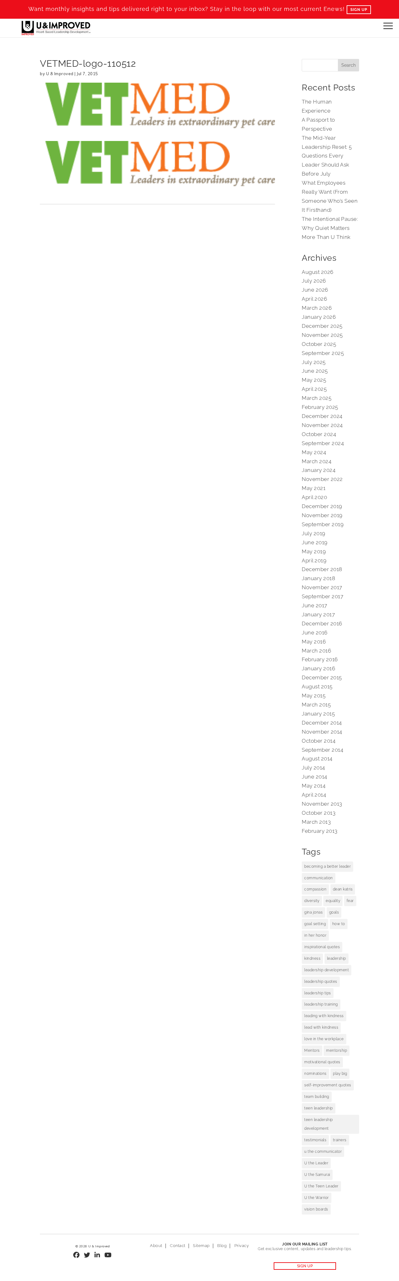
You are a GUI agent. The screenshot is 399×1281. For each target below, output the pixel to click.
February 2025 (320, 407)
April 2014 (314, 795)
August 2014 (317, 758)
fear (350, 901)
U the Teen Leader (321, 1186)
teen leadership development (318, 1124)
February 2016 (320, 659)
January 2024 (318, 470)
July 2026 (314, 281)
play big (340, 1073)
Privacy (241, 1245)
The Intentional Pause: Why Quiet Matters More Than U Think (330, 228)
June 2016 (315, 632)
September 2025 (323, 353)
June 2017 (314, 605)
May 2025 (314, 380)
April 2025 (314, 389)
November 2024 (322, 425)
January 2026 (319, 317)
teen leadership (318, 1108)
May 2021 (313, 488)
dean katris (343, 889)
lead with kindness (321, 1027)
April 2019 (314, 560)
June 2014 (314, 777)
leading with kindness (324, 1016)
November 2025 (322, 335)
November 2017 (322, 587)
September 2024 (323, 443)
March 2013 (316, 822)
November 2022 (322, 479)
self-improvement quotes (327, 1085)
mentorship (336, 1050)
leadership (336, 958)
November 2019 (322, 515)
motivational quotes (322, 1062)
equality (333, 901)
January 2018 (318, 578)
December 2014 (322, 723)
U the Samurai (317, 1174)
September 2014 (322, 750)
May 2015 (313, 695)
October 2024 (319, 434)
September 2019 (323, 524)
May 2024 (314, 452)
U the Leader (316, 1163)
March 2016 (316, 651)
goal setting (315, 924)
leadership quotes (320, 981)
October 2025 (319, 344)
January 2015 (318, 714)
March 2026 (317, 308)
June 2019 (315, 542)
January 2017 (318, 614)
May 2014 (313, 786)
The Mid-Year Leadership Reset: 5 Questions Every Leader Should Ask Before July (327, 156)
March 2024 (316, 461)
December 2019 (322, 506)
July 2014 (313, 767)
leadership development (326, 970)
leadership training (321, 1004)
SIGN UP (305, 1266)
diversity (312, 901)
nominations (315, 1073)
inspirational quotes (322, 947)
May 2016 (314, 641)
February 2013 (320, 831)
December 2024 (322, 416)
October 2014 (318, 741)
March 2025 (316, 398)
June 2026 (315, 290)
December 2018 (322, 569)
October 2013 (318, 813)
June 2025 (315, 371)
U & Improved (60, 73)
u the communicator (323, 1151)
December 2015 (322, 677)
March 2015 (316, 704)
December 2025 (322, 326)
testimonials (315, 1140)
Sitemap (201, 1245)
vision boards (316, 1209)
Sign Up (358, 9)
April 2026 (314, 299)
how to (338, 924)
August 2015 (317, 686)
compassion (315, 889)
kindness (312, 958)
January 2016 (318, 668)
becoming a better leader (327, 866)
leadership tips (317, 993)
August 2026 (318, 272)
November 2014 (322, 732)
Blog (222, 1245)
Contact (177, 1245)
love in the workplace (324, 1039)
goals (334, 912)
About (156, 1245)
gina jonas (313, 912)
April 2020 (314, 497)
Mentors (312, 1050)
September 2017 (322, 596)
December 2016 (322, 623)
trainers (340, 1140)
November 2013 (322, 804)
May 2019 (314, 551)
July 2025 (314, 362)
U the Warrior (316, 1198)
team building (316, 1096)
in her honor (315, 935)
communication (318, 878)
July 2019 (313, 533)
